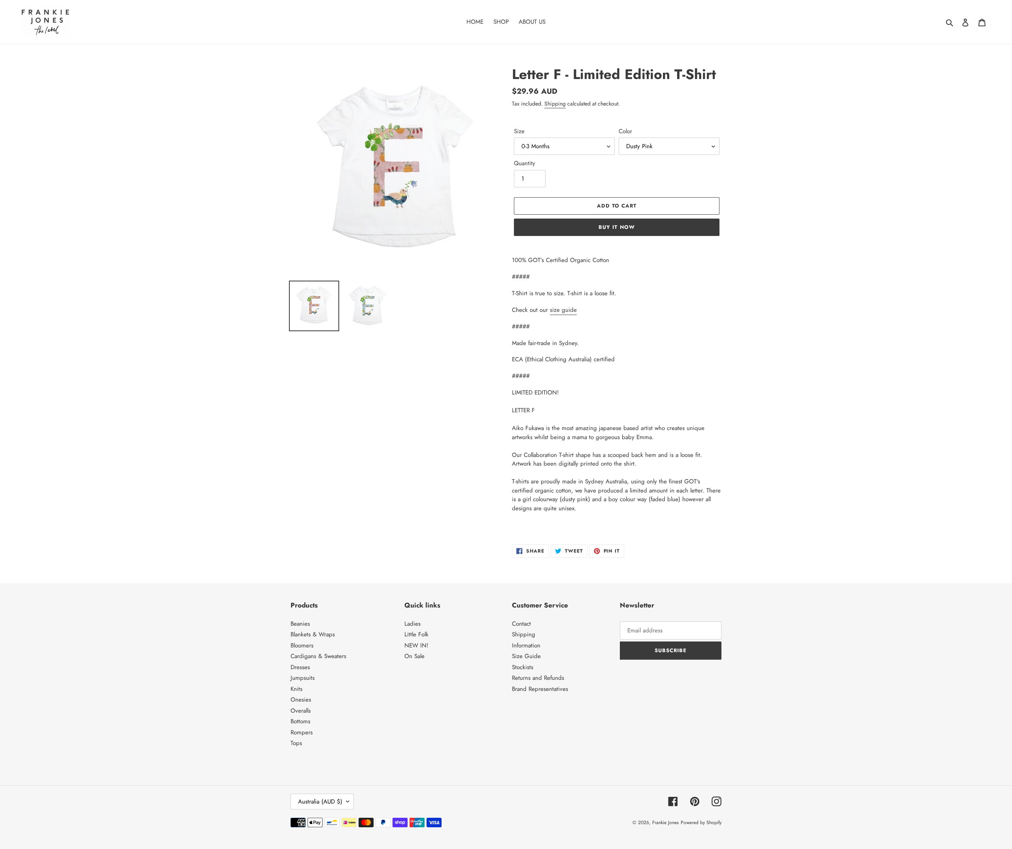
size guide (563, 310)
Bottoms (300, 721)
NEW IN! (416, 645)
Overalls (301, 710)
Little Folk (416, 634)
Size (519, 131)
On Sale (414, 656)
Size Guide (526, 656)
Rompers (302, 732)
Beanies (300, 623)
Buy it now (616, 227)
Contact (521, 623)
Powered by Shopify (701, 822)
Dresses (300, 667)
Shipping (555, 104)
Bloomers (302, 645)
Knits (296, 689)
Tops (296, 743)
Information (526, 645)
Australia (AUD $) (320, 801)
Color (625, 131)
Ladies (412, 623)
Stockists (522, 667)
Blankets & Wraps (313, 634)
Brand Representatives (540, 689)
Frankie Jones (665, 822)
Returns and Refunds (538, 678)
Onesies (301, 699)
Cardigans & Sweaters (318, 656)
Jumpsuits (303, 678)
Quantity (524, 163)
